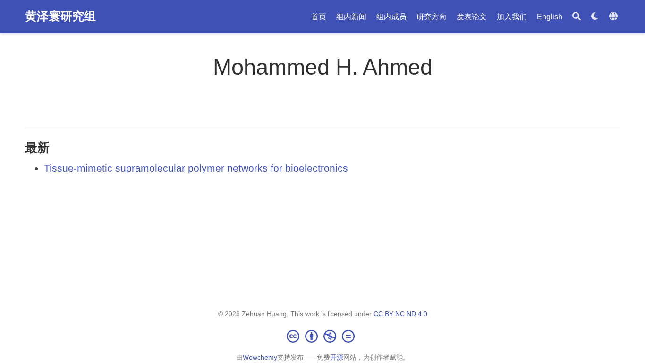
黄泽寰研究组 (60, 16)
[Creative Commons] (322, 336)
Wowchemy (260, 357)
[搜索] (576, 16)
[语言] (614, 16)
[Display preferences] (595, 16)
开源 (336, 357)
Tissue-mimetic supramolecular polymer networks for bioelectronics (196, 168)
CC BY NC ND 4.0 (400, 314)
